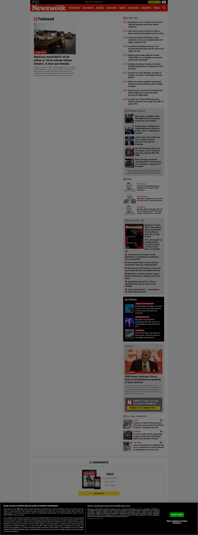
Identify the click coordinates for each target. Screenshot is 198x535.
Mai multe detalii (19, 515)
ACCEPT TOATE (176, 515)
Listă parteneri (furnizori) (95, 518)
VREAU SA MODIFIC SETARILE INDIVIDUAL (176, 522)
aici (26, 526)
